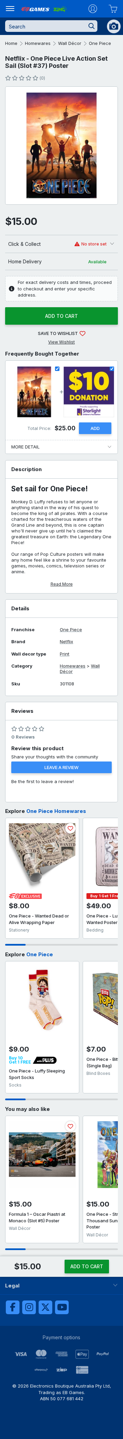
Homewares (38, 43)
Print (64, 654)
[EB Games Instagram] (29, 1307)
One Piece (100, 43)
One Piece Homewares (56, 811)
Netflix (66, 641)
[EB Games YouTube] (62, 1307)
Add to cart (61, 316)
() (42, 78)
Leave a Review (61, 767)
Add (95, 428)
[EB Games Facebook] (12, 1307)
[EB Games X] (45, 1307)
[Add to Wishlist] (70, 828)
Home (11, 43)
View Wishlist (61, 342)
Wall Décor (69, 43)
